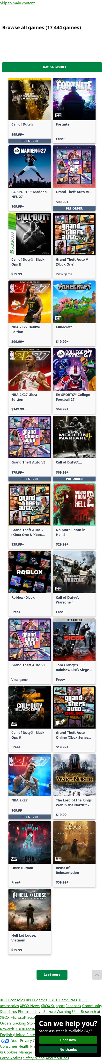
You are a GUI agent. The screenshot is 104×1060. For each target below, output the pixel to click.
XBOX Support (53, 1005)
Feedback (73, 1005)
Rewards (7, 1028)
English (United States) (19, 1034)
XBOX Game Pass (62, 999)
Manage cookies (31, 1051)
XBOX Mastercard (30, 1028)
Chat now (68, 1040)
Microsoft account (25, 1017)
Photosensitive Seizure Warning (44, 1011)
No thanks (68, 1049)
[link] (29, 110)
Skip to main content (17, 2)
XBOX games (36, 999)
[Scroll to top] (97, 975)
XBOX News (30, 1005)
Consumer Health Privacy (21, 1046)
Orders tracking (13, 1022)
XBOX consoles (12, 999)
